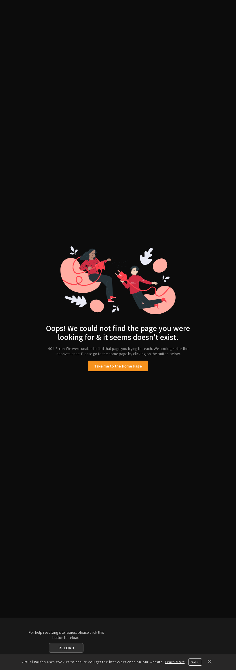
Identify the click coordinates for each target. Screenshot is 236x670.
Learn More (174, 661)
